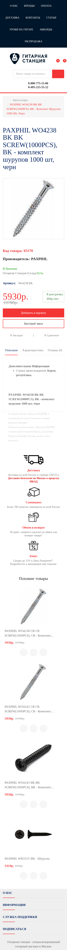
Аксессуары (20, 100)
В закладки (16, 335)
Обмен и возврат (33, 527)
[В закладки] (43, 652)
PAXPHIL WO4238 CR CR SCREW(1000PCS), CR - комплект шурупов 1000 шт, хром (28, 633)
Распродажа (33, 41)
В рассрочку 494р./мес (55, 296)
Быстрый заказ (33, 323)
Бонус (34, 556)
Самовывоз (33, 502)
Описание (11, 350)
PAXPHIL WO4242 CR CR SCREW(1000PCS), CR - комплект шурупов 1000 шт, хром (28, 709)
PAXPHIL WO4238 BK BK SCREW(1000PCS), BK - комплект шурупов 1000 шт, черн (33, 109)
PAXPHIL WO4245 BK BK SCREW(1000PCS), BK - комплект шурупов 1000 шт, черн (28, 785)
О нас (14, 5)
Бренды (29, 5)
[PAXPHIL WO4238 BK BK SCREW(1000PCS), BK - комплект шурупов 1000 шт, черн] (33, 208)
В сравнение (51, 335)
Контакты (33, 17)
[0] (55, 58)
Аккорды (46, 29)
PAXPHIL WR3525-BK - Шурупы (27, 858)
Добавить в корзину (33, 312)
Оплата (46, 5)
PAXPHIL (39, 259)
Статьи (51, 17)
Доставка (12, 17)
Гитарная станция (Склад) (23, 273)
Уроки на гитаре (21, 29)
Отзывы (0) (55, 350)
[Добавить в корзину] (24, 652)
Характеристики (32, 350)
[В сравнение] (33, 652)
